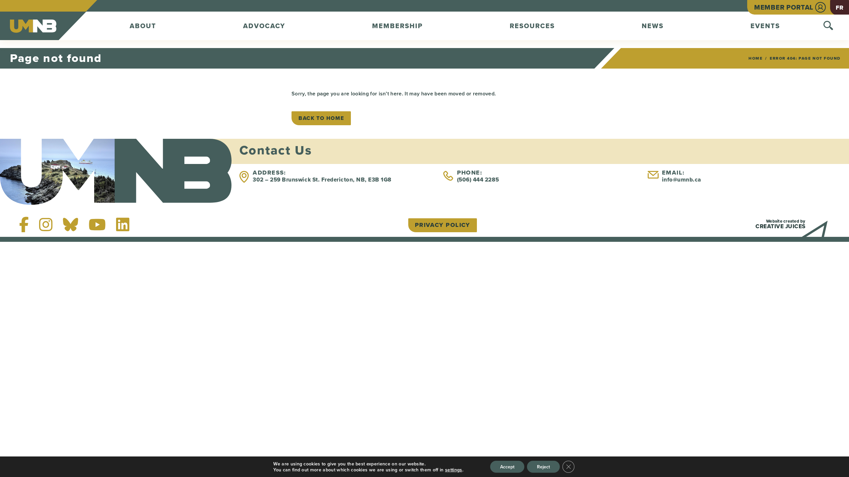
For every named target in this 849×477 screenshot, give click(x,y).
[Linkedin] (122, 224)
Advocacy (264, 26)
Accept (507, 466)
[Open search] (828, 26)
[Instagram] (45, 224)
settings (453, 470)
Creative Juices (780, 226)
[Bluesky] (70, 224)
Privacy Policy (442, 225)
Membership (397, 26)
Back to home (321, 118)
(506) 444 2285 (478, 180)
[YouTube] (97, 224)
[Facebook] (24, 224)
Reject (543, 466)
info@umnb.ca (681, 180)
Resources (532, 26)
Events (765, 26)
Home (755, 58)
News (653, 26)
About (143, 26)
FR (839, 7)
